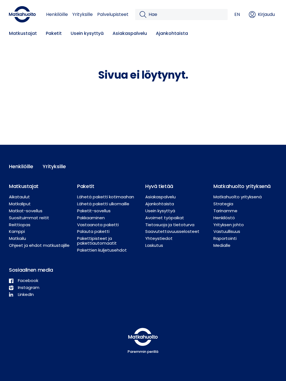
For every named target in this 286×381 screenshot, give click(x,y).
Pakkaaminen (91, 218)
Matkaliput (20, 204)
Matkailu (17, 238)
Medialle (221, 245)
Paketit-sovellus (94, 211)
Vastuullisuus (226, 231)
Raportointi (225, 238)
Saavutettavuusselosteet (172, 231)
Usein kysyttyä (87, 33)
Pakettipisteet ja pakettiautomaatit (97, 240)
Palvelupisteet (112, 14)
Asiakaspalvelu (130, 33)
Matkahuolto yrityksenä (237, 197)
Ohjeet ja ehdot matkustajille (39, 245)
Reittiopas (19, 225)
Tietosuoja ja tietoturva (169, 225)
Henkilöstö (224, 218)
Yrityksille (82, 14)
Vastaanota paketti (98, 225)
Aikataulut (19, 197)
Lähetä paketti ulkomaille (103, 204)
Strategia (223, 204)
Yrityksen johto (228, 225)
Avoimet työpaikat (164, 218)
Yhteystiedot (159, 238)
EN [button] (237, 14)
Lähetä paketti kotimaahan (105, 197)
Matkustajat (23, 33)
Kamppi (17, 231)
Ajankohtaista (172, 33)
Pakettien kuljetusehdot (102, 250)
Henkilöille (57, 14)
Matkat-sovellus (25, 211)
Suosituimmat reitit (29, 218)
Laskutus (154, 245)
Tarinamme (225, 211)
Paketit (54, 33)
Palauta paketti (93, 231)
